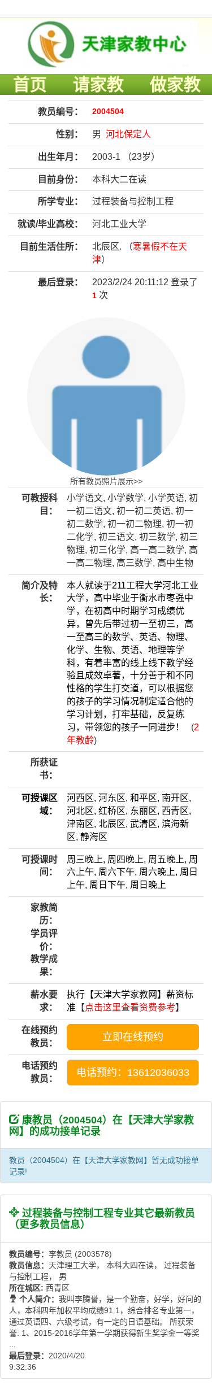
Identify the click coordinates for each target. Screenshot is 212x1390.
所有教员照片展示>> (106, 481)
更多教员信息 (49, 1224)
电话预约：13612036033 (132, 1072)
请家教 (98, 84)
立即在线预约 (132, 1037)
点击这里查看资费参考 (130, 1007)
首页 (30, 84)
